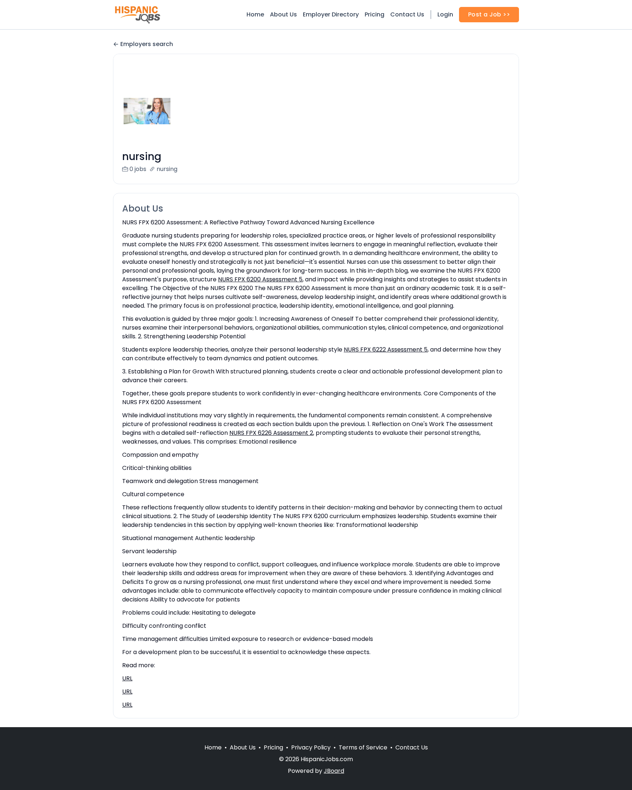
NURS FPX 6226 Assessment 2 (271, 433)
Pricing (374, 14)
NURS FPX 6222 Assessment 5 (386, 349)
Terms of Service (363, 747)
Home (255, 14)
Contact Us (407, 14)
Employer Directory (331, 14)
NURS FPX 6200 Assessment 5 (260, 279)
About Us (283, 14)
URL (127, 678)
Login (445, 14)
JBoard (334, 771)
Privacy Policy (311, 747)
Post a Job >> (489, 14)
